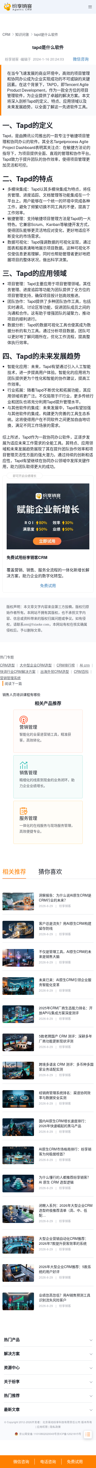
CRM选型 (7, 665)
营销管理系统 (10, 677)
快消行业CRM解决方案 (17, 671)
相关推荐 (14, 871)
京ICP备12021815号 (69, 1434)
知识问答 (22, 34)
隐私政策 (55, 1427)
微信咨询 (21, 1461)
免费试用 (75, 1461)
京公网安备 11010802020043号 (38, 1434)
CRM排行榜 (66, 665)
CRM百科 (81, 671)
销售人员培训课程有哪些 (21, 694)
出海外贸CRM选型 (54, 671)
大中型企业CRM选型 (36, 665)
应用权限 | (43, 1427)
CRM (6, 34)
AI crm (85, 665)
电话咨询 (48, 1461)
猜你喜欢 (50, 871)
